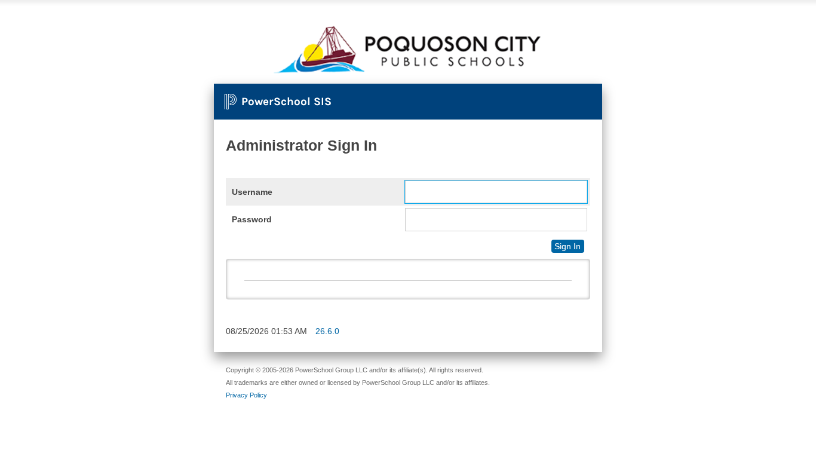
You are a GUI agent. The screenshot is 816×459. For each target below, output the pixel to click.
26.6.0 (327, 331)
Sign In (567, 246)
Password (252, 219)
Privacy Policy (246, 395)
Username (252, 192)
